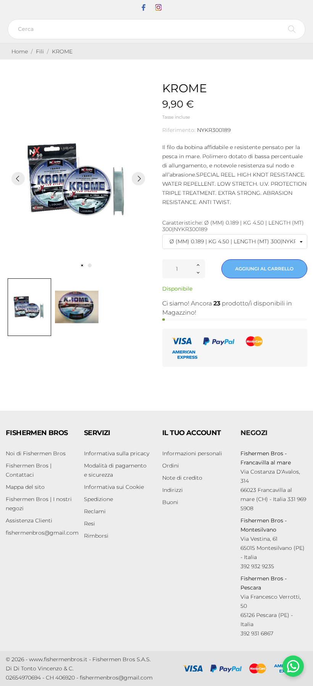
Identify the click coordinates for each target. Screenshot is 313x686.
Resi (89, 523)
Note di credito (182, 477)
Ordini (170, 465)
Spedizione (98, 499)
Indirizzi (172, 490)
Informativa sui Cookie (114, 487)
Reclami (95, 511)
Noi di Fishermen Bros (36, 453)
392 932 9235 (257, 566)
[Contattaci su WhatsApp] (293, 666)
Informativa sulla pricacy (116, 453)
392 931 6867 (256, 633)
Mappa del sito (25, 487)
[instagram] (158, 7)
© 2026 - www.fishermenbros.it (46, 659)
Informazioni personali (192, 453)
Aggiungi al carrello (264, 269)
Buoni (170, 502)
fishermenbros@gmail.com (42, 532)
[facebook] (143, 7)
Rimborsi (96, 535)
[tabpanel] (78, 178)
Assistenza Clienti (29, 520)
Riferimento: (178, 130)
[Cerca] (292, 29)
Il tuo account (191, 433)
